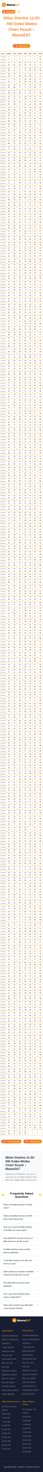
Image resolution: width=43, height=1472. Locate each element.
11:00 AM (26, 1420)
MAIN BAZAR (8, 1394)
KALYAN (5, 1366)
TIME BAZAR (8, 1347)
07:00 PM (26, 1451)
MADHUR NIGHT (9, 1374)
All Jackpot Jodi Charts (29, 1411)
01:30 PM (6, 1425)
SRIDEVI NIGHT (9, 1370)
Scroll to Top (34, 1141)
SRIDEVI (6, 1343)
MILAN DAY (7, 1355)
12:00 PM (26, 1424)
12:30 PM (6, 1421)
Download (10, 11)
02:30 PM (6, 1429)
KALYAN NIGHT (9, 1386)
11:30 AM (6, 1417)
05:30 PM (6, 1441)
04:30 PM (6, 1437)
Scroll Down (23, 46)
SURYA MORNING (10, 1335)
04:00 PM (26, 1439)
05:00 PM (26, 1443)
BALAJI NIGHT (9, 1378)
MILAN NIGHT (8, 1382)
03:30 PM (6, 1433)
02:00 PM (26, 1432)
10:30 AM (6, 1413)
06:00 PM (26, 1447)
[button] (19, 12)
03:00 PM (26, 1436)
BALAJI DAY (7, 1362)
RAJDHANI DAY (9, 1358)
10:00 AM (26, 1416)
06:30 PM (6, 1444)
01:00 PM (26, 1428)
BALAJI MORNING (10, 1339)
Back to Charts (13, 1141)
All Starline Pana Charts (9, 1408)
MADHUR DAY (8, 1351)
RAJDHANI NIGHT (10, 1390)
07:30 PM (6, 1448)
